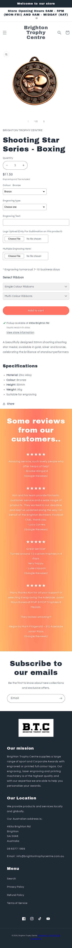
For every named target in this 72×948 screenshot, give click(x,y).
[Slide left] (28, 121)
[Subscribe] (61, 698)
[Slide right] (44, 121)
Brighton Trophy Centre (28, 935)
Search (11, 878)
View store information (20, 332)
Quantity (8, 158)
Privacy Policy (15, 887)
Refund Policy (15, 895)
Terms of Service (17, 903)
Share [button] (10, 403)
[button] (5, 32)
